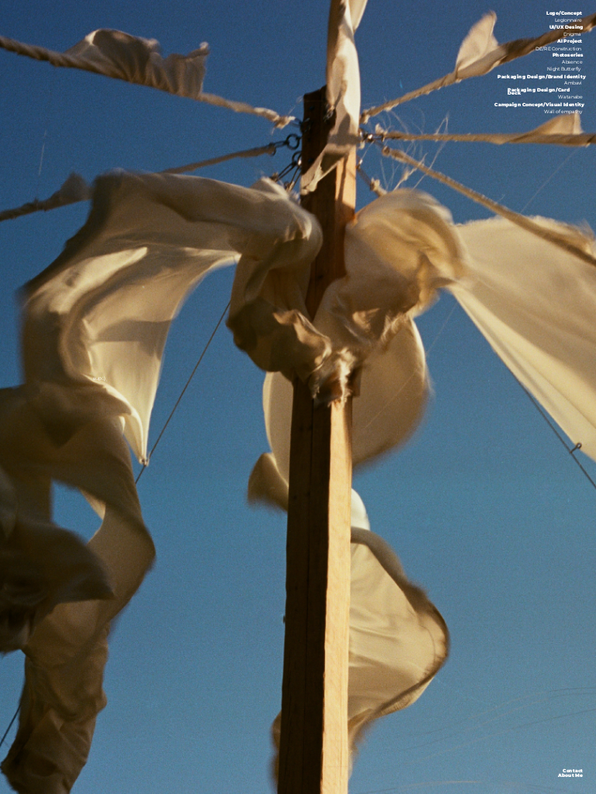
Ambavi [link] (573, 84)
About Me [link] (570, 776)
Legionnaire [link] (567, 21)
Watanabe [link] (570, 98)
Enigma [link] (572, 35)
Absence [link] (572, 63)
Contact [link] (573, 771)
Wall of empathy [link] (563, 112)
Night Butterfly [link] (564, 70)
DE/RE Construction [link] (558, 49)
